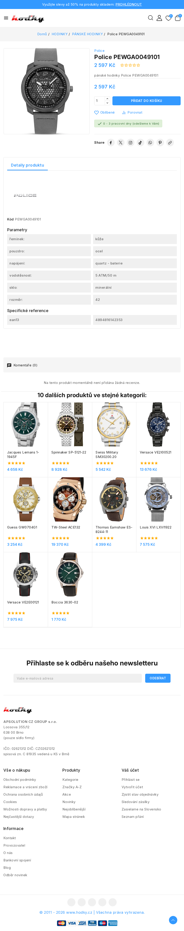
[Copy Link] (170, 142)
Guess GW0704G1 (22, 527)
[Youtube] (92, 902)
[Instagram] (130, 142)
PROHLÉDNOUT (129, 4)
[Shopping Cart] (178, 18)
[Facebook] (111, 142)
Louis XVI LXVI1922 (155, 527)
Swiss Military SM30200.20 (107, 454)
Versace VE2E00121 (23, 602)
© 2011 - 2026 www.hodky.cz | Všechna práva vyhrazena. (92, 912)
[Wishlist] (168, 18)
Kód (10, 219)
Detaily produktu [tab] (27, 165)
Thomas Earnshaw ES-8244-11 (114, 529)
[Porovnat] (46, 416)
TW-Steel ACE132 (65, 527)
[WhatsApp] (150, 142)
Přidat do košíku (146, 101)
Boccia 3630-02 (64, 602)
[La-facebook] (71, 902)
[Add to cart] (46, 434)
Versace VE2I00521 (155, 452)
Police (99, 50)
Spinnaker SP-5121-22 (68, 452)
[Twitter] (121, 142)
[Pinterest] (160, 142)
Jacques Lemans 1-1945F (23, 454)
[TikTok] (140, 142)
